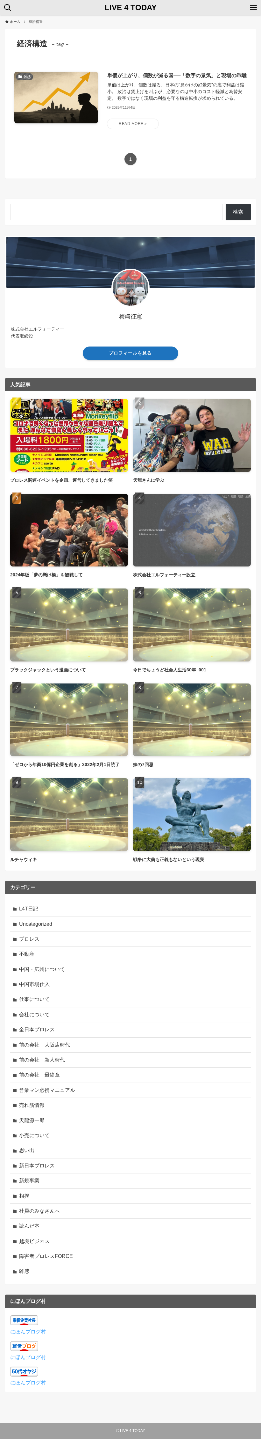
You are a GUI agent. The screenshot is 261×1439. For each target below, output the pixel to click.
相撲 (24, 1196)
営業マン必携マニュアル (47, 1090)
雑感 (24, 1271)
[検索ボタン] (7, 7)
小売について (34, 1135)
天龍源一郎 (32, 1120)
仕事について (34, 999)
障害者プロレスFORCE (46, 1256)
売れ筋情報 (32, 1105)
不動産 (26, 954)
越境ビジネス (34, 1241)
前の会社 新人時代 (42, 1060)
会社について (34, 1014)
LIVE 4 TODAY (131, 7)
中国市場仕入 (34, 984)
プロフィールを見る (130, 352)
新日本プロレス (37, 1165)
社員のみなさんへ (39, 1211)
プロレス (29, 939)
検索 (238, 212)
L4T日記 (28, 908)
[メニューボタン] (253, 7)
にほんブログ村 (28, 1331)
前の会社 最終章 (39, 1074)
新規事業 (29, 1180)
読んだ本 (29, 1226)
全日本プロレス (37, 1029)
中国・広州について (42, 969)
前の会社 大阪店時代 (44, 1045)
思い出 (26, 1150)
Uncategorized (35, 924)
